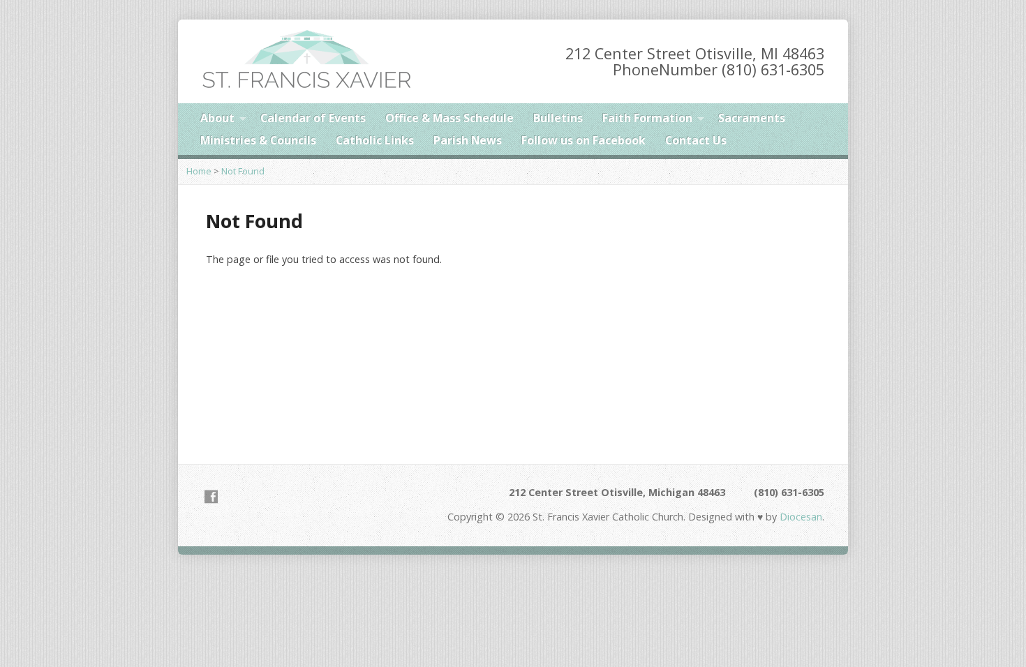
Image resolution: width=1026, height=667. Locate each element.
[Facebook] (211, 496)
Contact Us (696, 140)
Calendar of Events (313, 118)
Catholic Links (375, 140)
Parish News (467, 140)
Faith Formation (647, 118)
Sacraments (751, 118)
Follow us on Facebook (583, 140)
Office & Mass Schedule (449, 118)
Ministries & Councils (258, 140)
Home (198, 171)
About (217, 118)
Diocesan (799, 516)
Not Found (243, 171)
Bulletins (558, 118)
